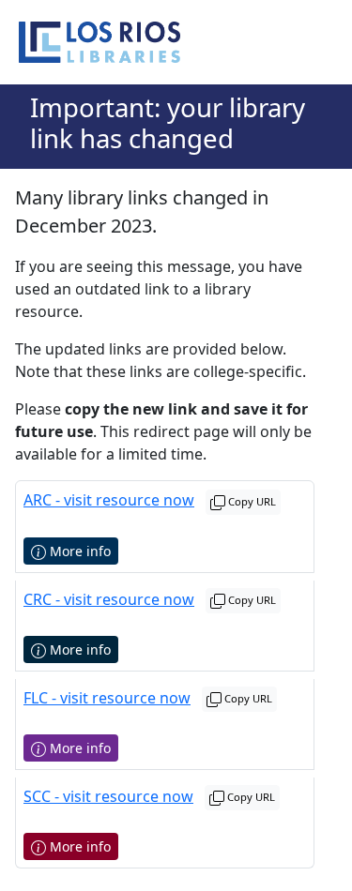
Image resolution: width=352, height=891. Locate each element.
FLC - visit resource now (107, 697)
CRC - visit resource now (108, 599)
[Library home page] (99, 42)
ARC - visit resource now (108, 500)
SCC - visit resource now (108, 796)
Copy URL (250, 501)
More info (78, 551)
